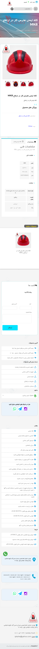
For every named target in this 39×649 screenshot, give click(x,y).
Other (30, 126)
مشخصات (30, 142)
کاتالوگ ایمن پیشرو (28, 396)
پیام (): (29, 312)
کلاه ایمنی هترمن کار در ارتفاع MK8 (23, 252)
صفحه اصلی (27, 30)
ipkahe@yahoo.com (25, 636)
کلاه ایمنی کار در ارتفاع (24, 116)
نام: (30, 304)
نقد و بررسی (17, 141)
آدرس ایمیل (14, 304)
